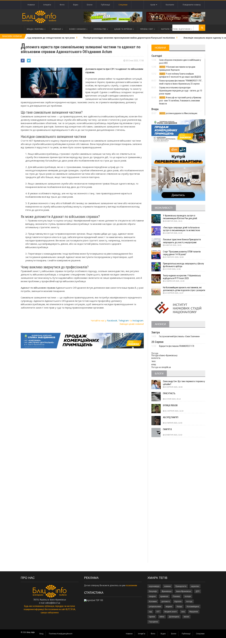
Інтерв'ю (47, 4)
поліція (188, 596)
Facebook (112, 320)
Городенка (153, 622)
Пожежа (176, 596)
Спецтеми (123, 4)
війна (162, 616)
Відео (75, 4)
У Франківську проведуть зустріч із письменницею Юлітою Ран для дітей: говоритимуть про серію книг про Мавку (181, 217)
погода (189, 601)
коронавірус (154, 586)
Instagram (137, 320)
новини (167, 586)
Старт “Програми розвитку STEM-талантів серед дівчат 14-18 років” (182, 253)
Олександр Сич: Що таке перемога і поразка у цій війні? (184, 382)
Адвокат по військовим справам (38, 287)
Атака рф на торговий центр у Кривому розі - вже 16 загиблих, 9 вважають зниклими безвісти (180, 100)
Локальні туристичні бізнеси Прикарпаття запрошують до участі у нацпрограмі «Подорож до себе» (182, 241)
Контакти (170, 4)
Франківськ (166, 591)
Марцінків (193, 611)
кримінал (164, 596)
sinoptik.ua (166, 367)
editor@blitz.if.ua (52, 603)
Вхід (41, 634)
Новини (31, 4)
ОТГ (158, 611)
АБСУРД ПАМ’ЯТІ (170, 417)
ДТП (197, 591)
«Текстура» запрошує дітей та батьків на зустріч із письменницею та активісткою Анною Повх (181, 229)
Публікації (105, 4)
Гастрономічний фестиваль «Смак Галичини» (179, 336)
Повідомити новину (192, 4)
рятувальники (155, 606)
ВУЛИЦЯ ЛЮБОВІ (170, 405)
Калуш (179, 606)
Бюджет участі (171, 611)
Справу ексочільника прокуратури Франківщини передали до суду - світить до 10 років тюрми (180, 90)
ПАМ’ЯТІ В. (167, 429)
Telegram (123, 320)
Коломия (153, 601)
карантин (195, 586)
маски (186, 616)
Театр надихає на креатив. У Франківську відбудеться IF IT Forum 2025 (182, 277)
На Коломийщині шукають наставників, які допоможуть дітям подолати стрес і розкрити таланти (184, 289)
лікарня (152, 596)
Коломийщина (193, 606)
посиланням (131, 585)
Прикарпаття (180, 586)
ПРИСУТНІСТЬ (169, 393)
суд (150, 611)
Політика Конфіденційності (60, 634)
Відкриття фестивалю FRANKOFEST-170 (176, 346)
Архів (153, 4)
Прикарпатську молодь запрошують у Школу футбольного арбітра (183, 265)
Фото (62, 4)
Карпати (177, 601)
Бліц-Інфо (153, 591)
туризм (152, 616)
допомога (165, 601)
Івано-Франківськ (183, 591)
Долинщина (174, 616)
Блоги (89, 4)
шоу (183, 611)
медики (169, 606)
